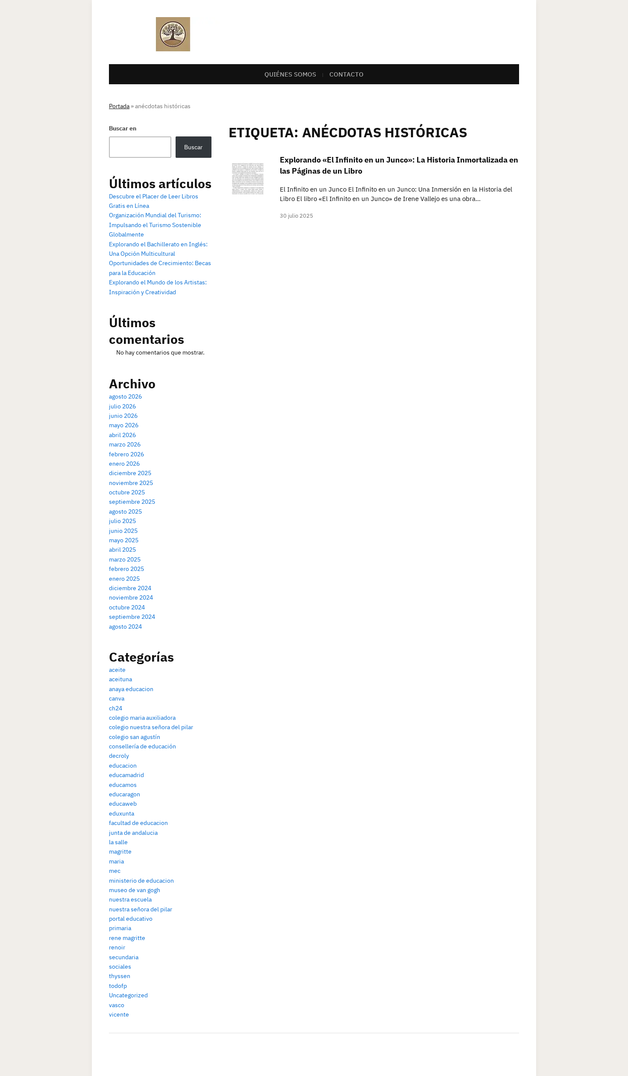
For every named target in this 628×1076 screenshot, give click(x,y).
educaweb (123, 803)
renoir (117, 947)
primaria (120, 928)
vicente (119, 1014)
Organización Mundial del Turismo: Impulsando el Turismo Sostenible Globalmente (155, 224)
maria (116, 861)
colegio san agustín (134, 737)
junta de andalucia (133, 833)
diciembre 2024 (130, 588)
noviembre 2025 (131, 483)
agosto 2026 (125, 396)
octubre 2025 (127, 492)
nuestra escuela (130, 899)
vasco (116, 1005)
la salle (118, 842)
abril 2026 (122, 435)
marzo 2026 (125, 444)
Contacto (346, 74)
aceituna (120, 679)
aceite (117, 670)
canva (116, 698)
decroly (119, 756)
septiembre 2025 (132, 501)
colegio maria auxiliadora (142, 717)
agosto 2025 (125, 511)
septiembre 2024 (132, 617)
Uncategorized (128, 995)
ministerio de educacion (141, 880)
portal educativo (131, 918)
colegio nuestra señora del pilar (151, 727)
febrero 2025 (126, 569)
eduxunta (121, 813)
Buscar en (122, 128)
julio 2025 (122, 521)
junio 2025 (123, 531)
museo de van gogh (134, 890)
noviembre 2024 (131, 597)
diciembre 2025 (130, 473)
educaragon (124, 794)
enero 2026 (124, 463)
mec (114, 871)
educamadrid (126, 775)
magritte (120, 851)
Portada (119, 106)
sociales (120, 966)
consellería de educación (142, 746)
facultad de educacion (138, 823)
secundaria (123, 957)
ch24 (115, 708)
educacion (123, 765)
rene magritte (127, 938)
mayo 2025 (123, 540)
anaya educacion (131, 689)
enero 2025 (124, 578)
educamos (123, 785)
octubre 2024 (127, 607)
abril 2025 (122, 549)
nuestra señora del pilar (140, 909)
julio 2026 (122, 406)
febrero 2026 (126, 454)
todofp (118, 986)
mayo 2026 (123, 425)
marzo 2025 (125, 559)
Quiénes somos (290, 74)
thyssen (119, 976)
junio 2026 (123, 416)
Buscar (193, 147)
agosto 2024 (125, 626)
